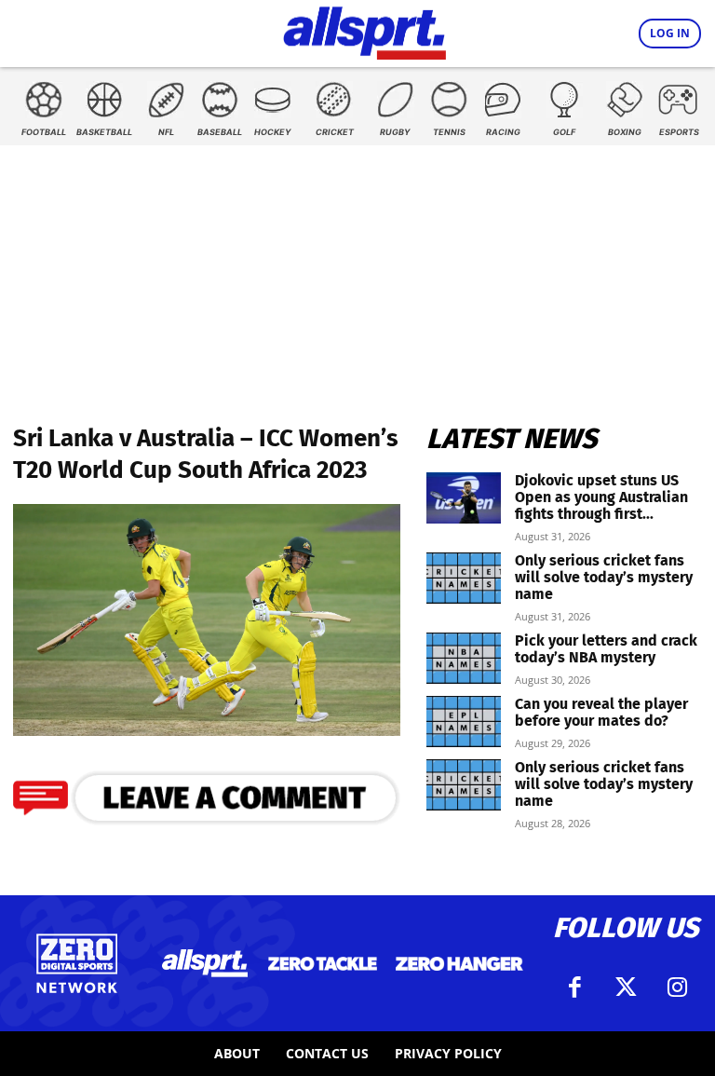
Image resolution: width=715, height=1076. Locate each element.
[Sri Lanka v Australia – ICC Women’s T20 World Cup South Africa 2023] (206, 730)
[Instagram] (677, 987)
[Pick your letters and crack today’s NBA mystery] (463, 658)
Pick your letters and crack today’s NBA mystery (606, 649)
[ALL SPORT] (364, 30)
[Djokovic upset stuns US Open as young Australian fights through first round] (463, 498)
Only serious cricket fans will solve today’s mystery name (604, 577)
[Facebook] (574, 987)
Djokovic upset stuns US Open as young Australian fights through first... (601, 497)
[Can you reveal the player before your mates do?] (463, 721)
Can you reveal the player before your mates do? (601, 712)
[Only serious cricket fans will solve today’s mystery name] (463, 578)
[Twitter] (625, 987)
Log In (670, 33)
